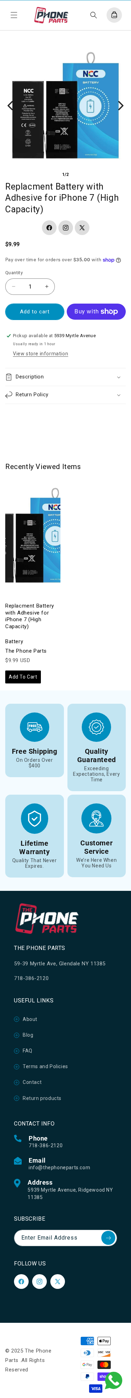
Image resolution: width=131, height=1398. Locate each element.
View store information (40, 353)
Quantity (14, 272)
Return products (42, 1098)
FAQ (27, 1050)
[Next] (121, 105)
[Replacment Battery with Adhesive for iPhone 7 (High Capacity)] (32, 536)
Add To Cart (23, 677)
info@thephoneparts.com (59, 1167)
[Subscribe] (108, 1238)
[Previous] (10, 105)
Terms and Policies (45, 1066)
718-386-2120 (46, 1145)
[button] (14, 15)
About (30, 1019)
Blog (28, 1035)
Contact (32, 1082)
